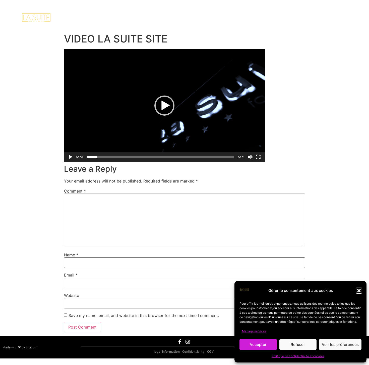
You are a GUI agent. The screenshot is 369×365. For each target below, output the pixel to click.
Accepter (258, 344)
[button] (358, 290)
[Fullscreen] (258, 157)
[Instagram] (187, 341)
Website (71, 295)
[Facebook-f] (179, 341)
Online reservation (268, 18)
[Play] (70, 157)
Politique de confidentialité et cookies (298, 356)
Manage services (254, 331)
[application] (164, 105)
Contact (212, 18)
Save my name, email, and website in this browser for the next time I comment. (144, 315)
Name (71, 255)
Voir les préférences (340, 344)
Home (157, 18)
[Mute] (250, 157)
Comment (75, 191)
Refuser (298, 344)
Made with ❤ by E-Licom (20, 347)
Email (71, 275)
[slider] (160, 157)
